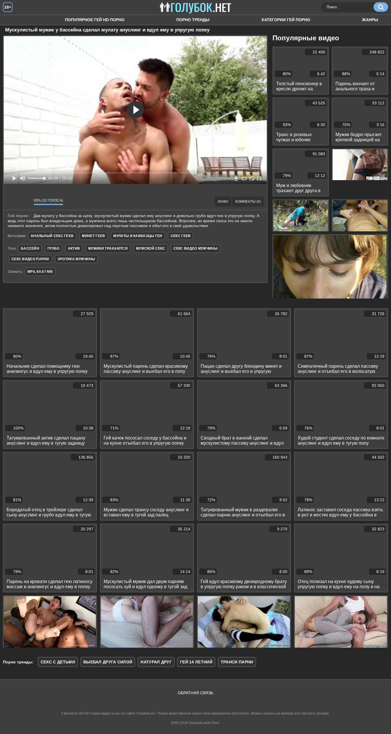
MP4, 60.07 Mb (40, 272)
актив (74, 248)
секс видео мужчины (195, 248)
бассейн (30, 248)
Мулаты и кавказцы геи (137, 236)
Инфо (223, 202)
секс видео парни (30, 259)
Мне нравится (12, 201)
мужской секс (150, 248)
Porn (215, 723)
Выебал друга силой (107, 662)
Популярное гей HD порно (95, 19)
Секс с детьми (58, 662)
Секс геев (181, 236)
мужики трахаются (108, 248)
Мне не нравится (25, 201)
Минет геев (93, 236)
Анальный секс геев (52, 236)
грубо (54, 248)
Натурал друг (156, 662)
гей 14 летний (196, 662)
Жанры (370, 19)
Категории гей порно (286, 19)
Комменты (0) (248, 202)
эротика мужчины (76, 259)
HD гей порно (13, 20)
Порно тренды (193, 19)
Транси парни (237, 662)
